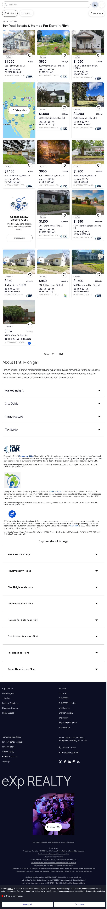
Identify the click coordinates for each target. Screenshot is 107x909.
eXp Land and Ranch (68, 723)
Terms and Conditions (11, 737)
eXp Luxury (63, 718)
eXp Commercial (66, 713)
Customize (79, 904)
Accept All (27, 904)
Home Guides (8, 713)
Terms (88, 891)
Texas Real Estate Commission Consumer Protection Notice (53, 865)
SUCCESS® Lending (67, 703)
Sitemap (5, 761)
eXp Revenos (64, 708)
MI (53, 353)
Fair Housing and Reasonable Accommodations (53, 854)
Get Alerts (98, 13)
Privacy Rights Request (12, 742)
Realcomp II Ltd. (26, 456)
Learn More (87, 871)
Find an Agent (8, 693)
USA (46, 353)
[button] (53, 390)
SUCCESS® (64, 698)
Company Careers (10, 708)
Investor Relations (10, 703)
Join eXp (5, 698)
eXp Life (62, 688)
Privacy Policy (8, 747)
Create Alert (19, 238)
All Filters (11, 13)
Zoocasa (62, 693)
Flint (60, 353)
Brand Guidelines (9, 757)
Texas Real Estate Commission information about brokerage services (53, 863)
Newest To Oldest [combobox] (27, 13)
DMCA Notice (53, 848)
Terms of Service (74, 851)
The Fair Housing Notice (86, 868)
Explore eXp (7, 688)
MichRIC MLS (55, 491)
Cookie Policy (8, 752)
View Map (21, 110)
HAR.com (74, 525)
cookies (10, 889)
